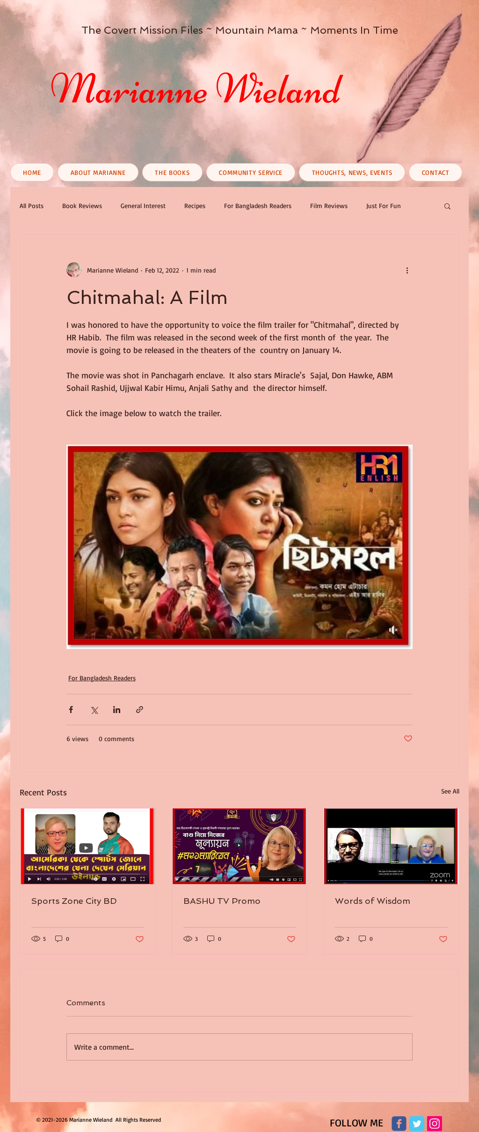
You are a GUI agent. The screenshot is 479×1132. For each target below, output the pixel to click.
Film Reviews (329, 205)
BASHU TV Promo (222, 901)
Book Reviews (82, 205)
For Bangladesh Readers (257, 205)
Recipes (194, 205)
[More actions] (407, 269)
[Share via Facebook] (70, 709)
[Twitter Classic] (416, 1123)
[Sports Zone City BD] (87, 846)
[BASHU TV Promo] (239, 846)
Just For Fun (383, 205)
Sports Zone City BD (74, 901)
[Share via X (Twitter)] (93, 709)
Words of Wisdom (372, 901)
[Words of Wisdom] (391, 846)
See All (450, 791)
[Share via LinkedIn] (116, 709)
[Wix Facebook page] (399, 1123)
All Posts (32, 205)
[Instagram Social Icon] (434, 1123)
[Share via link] (139, 709)
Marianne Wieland (195, 89)
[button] (447, 205)
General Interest (143, 205)
